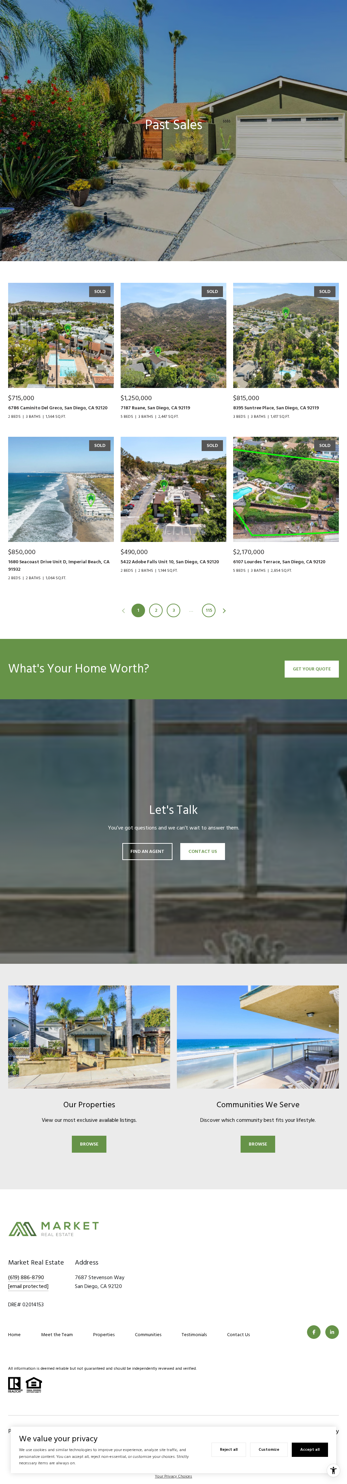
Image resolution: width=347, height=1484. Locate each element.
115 (209, 610)
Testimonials (194, 1335)
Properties (104, 1335)
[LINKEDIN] (332, 1332)
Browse (89, 1144)
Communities (148, 1335)
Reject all (229, 1449)
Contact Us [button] (202, 851)
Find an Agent (147, 851)
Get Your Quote (312, 669)
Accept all (310, 1449)
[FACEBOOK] (314, 1332)
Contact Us (238, 1335)
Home (14, 1335)
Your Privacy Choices (173, 1476)
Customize (269, 1449)
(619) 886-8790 (26, 1277)
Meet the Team (57, 1335)
